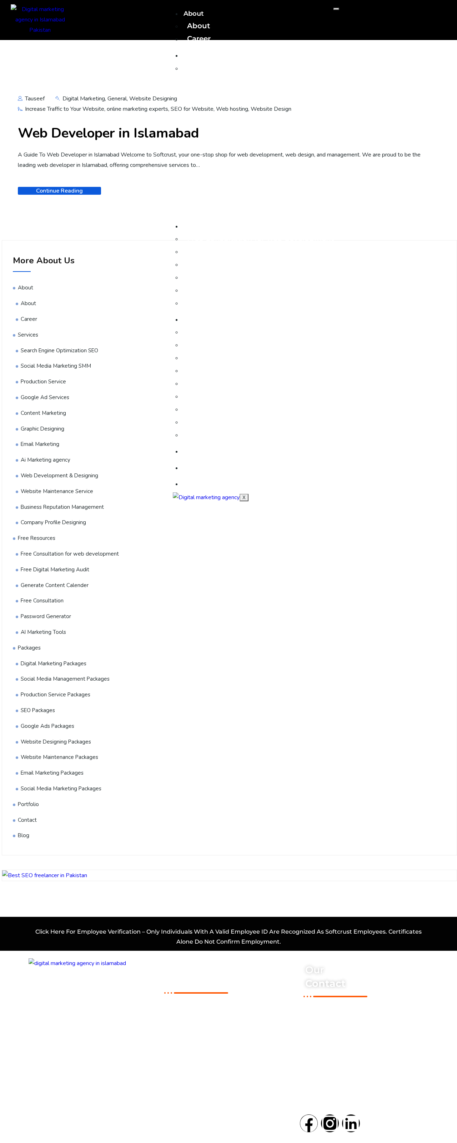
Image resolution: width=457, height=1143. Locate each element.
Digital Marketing (83, 99)
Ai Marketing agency (45, 459)
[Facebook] (309, 1123)
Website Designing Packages (241, 396)
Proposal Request (191, 1073)
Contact (197, 468)
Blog (191, 484)
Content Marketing (43, 413)
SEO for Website (192, 109)
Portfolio (198, 451)
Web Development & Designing (59, 475)
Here (57, 931)
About (198, 25)
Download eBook (190, 1004)
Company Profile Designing (53, 522)
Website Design (271, 109)
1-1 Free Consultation (195, 1016)
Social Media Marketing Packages (249, 434)
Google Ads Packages (227, 383)
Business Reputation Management (62, 507)
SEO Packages (213, 370)
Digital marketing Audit (200, 1039)
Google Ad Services (45, 397)
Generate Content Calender (55, 585)
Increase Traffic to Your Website (64, 109)
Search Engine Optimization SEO (248, 68)
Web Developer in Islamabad (108, 133)
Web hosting (232, 109)
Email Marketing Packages (236, 421)
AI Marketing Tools (221, 302)
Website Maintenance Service (57, 491)
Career (199, 38)
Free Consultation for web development (260, 238)
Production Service (43, 381)
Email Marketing (40, 444)
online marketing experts (137, 109)
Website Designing (153, 99)
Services (197, 55)
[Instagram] (330, 1123)
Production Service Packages (241, 357)
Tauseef (34, 99)
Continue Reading (59, 191)
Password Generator (224, 289)
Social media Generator (199, 1027)
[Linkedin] (351, 1123)
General (117, 99)
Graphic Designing (42, 428)
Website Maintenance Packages (246, 408)
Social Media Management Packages (255, 344)
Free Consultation (219, 277)
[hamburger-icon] (336, 9)
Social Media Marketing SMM (56, 365)
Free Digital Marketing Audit (239, 251)
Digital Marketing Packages (238, 331)
